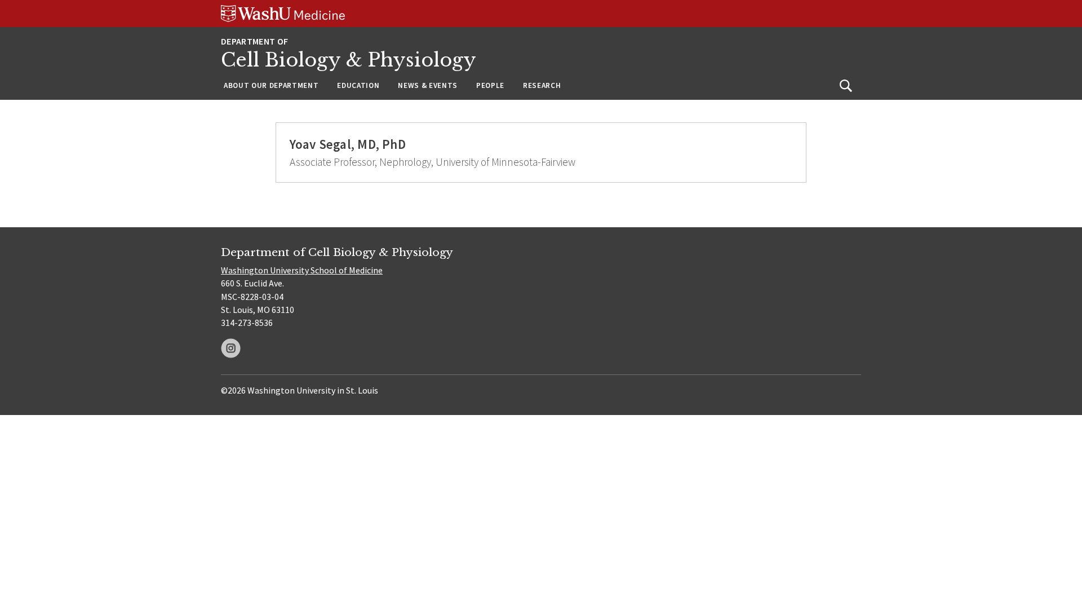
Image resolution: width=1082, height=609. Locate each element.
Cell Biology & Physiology (348, 60)
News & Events (428, 85)
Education (358, 85)
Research (542, 85)
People (490, 85)
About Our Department (271, 85)
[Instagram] (231, 348)
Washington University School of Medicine (302, 270)
